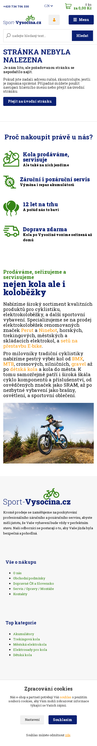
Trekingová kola (26, 639)
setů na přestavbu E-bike (40, 343)
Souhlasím (62, 719)
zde (67, 735)
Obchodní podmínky (29, 578)
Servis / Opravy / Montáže (33, 588)
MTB (8, 364)
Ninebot (48, 330)
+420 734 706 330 (16, 6)
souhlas (65, 697)
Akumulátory (23, 634)
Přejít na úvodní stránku (30, 101)
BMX (77, 358)
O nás (17, 573)
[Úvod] (22, 20)
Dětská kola (22, 655)
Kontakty (20, 594)
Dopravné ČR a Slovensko (33, 583)
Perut (27, 330)
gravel (78, 364)
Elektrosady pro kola (30, 649)
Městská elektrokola (30, 644)
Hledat (82, 35)
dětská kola (24, 369)
